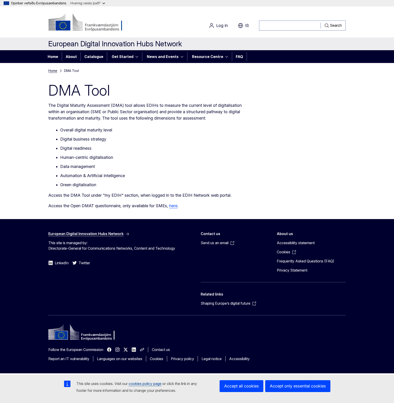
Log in (222, 25)
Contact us (161, 349)
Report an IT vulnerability (68, 358)
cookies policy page (145, 383)
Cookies (156, 358)
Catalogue (93, 56)
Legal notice (212, 358)
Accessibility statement (296, 243)
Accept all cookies (241, 386)
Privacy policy (182, 358)
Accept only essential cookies (298, 386)
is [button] (247, 25)
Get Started (122, 56)
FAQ (239, 56)
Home (53, 56)
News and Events (163, 56)
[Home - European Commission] (85, 23)
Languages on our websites (119, 358)
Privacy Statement (292, 270)
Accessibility (239, 358)
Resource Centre (207, 56)
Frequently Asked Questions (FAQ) (305, 261)
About (71, 56)
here (173, 205)
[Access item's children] (138, 56)
